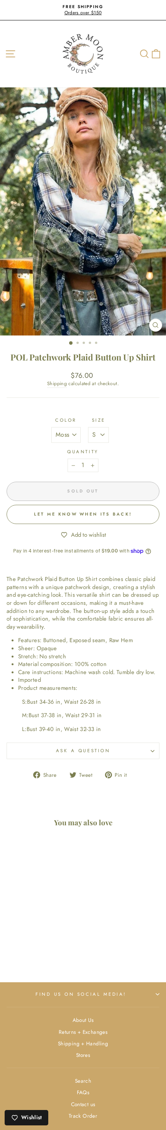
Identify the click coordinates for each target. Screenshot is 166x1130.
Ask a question (83, 750)
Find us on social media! (81, 994)
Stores (83, 1055)
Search (83, 1081)
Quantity (82, 452)
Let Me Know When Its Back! (83, 514)
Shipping (57, 384)
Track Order (83, 1116)
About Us (83, 1020)
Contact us (83, 1104)
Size (98, 420)
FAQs (83, 1092)
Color (66, 420)
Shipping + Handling (83, 1043)
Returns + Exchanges (83, 1032)
